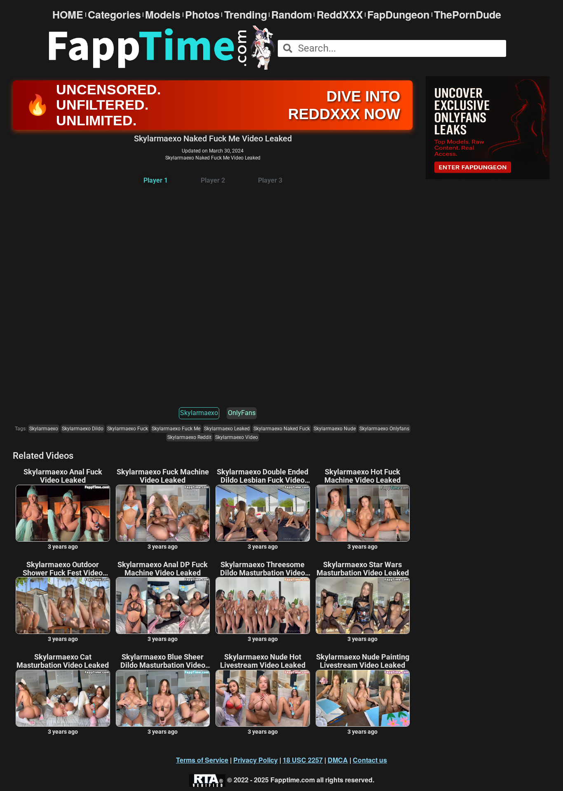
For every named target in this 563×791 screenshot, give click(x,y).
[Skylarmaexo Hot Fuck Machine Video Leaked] (363, 513)
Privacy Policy (255, 760)
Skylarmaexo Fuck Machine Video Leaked (163, 476)
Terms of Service (202, 760)
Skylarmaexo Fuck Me (176, 429)
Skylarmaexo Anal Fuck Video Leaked (62, 476)
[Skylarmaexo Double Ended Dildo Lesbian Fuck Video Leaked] (263, 513)
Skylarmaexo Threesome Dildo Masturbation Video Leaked (262, 569)
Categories (114, 14)
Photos (202, 14)
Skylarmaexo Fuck (127, 429)
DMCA (338, 760)
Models (163, 14)
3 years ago (63, 546)
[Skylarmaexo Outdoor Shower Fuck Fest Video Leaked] (63, 605)
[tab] (155, 181)
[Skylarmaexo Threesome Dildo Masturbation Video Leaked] (263, 605)
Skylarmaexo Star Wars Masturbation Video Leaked (363, 569)
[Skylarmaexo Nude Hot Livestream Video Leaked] (263, 698)
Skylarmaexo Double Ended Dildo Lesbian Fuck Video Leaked (262, 476)
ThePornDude (467, 14)
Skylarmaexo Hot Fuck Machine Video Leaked (362, 476)
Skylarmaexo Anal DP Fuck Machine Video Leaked (162, 569)
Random (291, 14)
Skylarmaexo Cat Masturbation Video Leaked (62, 661)
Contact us (370, 760)
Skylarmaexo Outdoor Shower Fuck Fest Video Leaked (63, 569)
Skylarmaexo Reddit (189, 437)
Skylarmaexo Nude (335, 429)
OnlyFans (242, 413)
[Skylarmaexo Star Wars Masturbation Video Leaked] (363, 605)
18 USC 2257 (303, 760)
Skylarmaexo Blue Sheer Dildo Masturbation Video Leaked (162, 661)
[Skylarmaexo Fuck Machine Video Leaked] (163, 513)
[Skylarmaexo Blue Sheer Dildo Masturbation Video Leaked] (163, 698)
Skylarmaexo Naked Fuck (281, 429)
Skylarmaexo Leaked (227, 429)
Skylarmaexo (199, 413)
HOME (67, 14)
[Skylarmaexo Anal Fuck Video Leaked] (63, 513)
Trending (245, 14)
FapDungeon (398, 14)
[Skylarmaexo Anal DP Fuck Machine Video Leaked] (163, 605)
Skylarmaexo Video (236, 437)
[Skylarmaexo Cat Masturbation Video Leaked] (63, 698)
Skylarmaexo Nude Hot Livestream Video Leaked (262, 661)
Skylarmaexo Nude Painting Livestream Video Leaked (362, 661)
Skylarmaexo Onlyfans (384, 429)
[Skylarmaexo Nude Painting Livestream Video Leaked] (363, 698)
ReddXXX (340, 14)
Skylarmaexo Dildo (82, 429)
